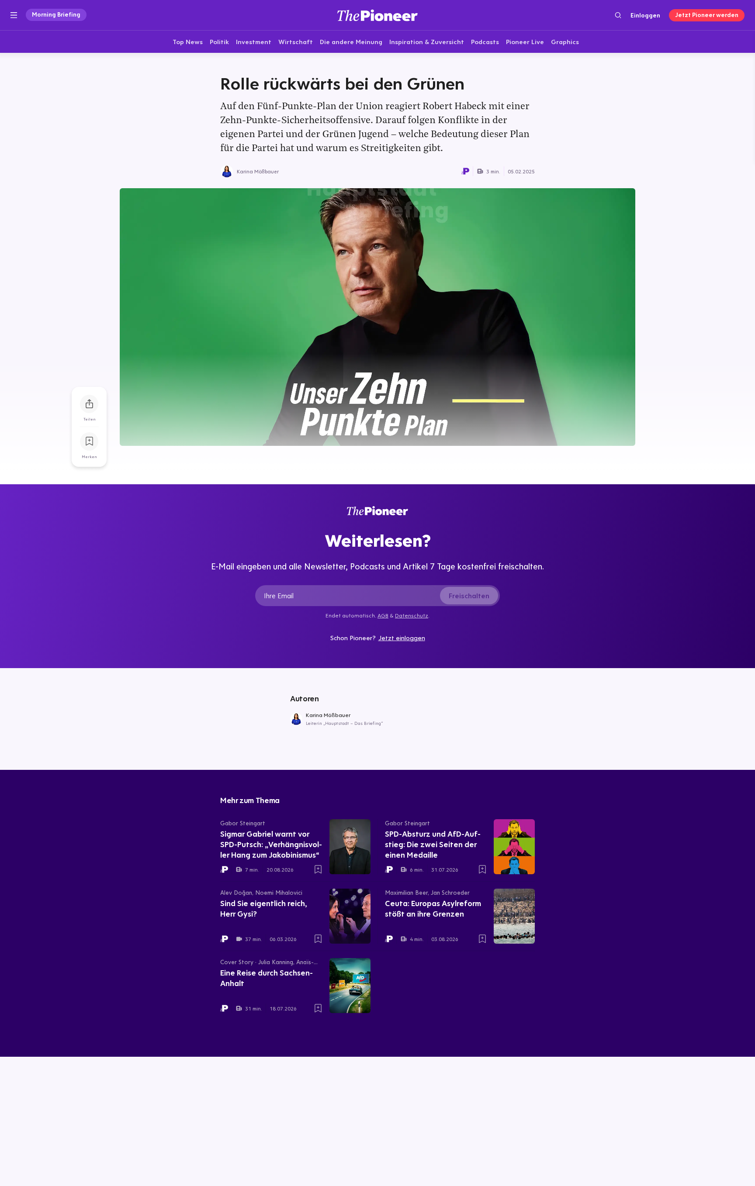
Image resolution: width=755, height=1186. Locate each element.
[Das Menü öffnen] (13, 15)
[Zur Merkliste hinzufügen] (89, 441)
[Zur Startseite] (377, 15)
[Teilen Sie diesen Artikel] (89, 404)
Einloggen (645, 15)
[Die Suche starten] (618, 15)
